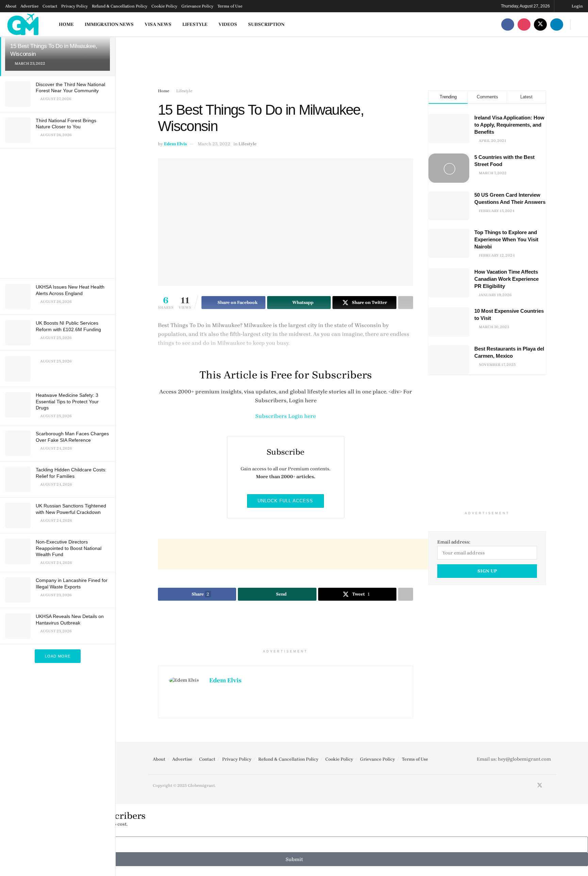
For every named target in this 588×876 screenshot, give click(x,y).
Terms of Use (229, 6)
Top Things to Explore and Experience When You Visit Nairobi (506, 239)
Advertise (29, 6)
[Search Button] (580, 24)
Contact (50, 6)
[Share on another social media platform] (405, 594)
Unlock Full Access (285, 500)
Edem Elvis (175, 143)
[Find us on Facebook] (507, 24)
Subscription (266, 24)
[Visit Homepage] (23, 24)
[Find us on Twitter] (540, 24)
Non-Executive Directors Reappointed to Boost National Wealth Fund (68, 548)
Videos (227, 24)
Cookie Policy (164, 6)
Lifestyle (195, 24)
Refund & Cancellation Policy (119, 6)
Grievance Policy (197, 6)
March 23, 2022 (214, 143)
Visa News (158, 24)
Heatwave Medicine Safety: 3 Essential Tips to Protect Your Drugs (67, 401)
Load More (57, 656)
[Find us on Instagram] (524, 24)
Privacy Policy (74, 6)
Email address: (453, 542)
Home (66, 24)
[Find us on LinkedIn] (556, 24)
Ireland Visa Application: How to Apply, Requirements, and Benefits (509, 125)
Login (577, 6)
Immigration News (109, 24)
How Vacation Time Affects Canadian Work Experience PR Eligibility (506, 279)
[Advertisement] (58, 212)
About (10, 6)
